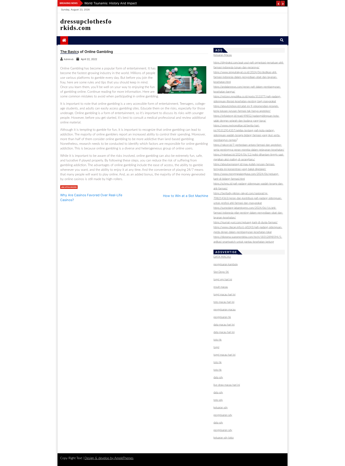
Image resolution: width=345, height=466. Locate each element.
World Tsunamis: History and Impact (110, 3)
